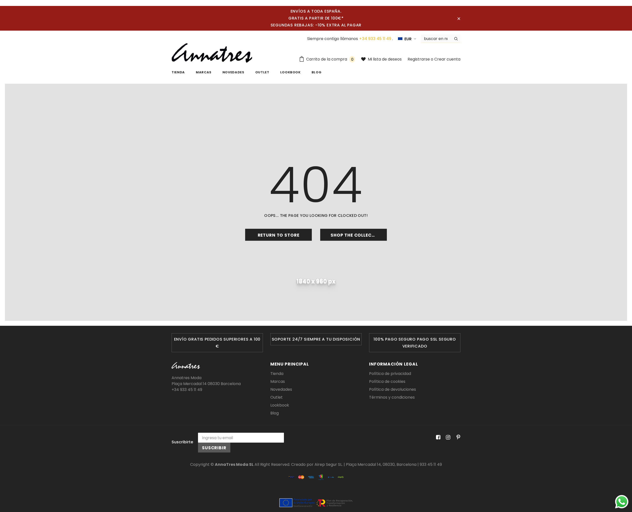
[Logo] (212, 53)
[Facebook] (437, 437)
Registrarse (419, 59)
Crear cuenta (447, 59)
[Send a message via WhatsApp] (622, 502)
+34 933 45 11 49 (375, 38)
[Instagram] (447, 437)
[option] (217, 342)
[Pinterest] (457, 437)
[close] (458, 18)
